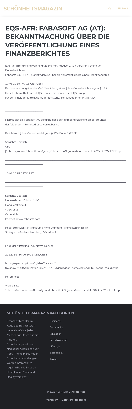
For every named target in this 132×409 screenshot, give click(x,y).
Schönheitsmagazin (32, 8)
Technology (56, 352)
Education (55, 333)
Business (55, 321)
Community (56, 327)
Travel (53, 359)
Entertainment (58, 340)
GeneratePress (77, 391)
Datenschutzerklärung (74, 399)
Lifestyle (55, 346)
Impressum (52, 399)
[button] (109, 8)
